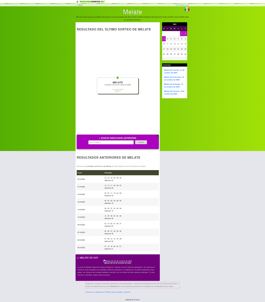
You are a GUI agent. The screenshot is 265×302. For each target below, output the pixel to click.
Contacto (127, 292)
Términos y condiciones (94, 292)
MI (183, 5)
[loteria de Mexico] (92, 3)
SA (188, 5)
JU (185, 5)
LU (179, 5)
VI (186, 5)
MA (181, 5)
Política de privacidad (113, 292)
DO (177, 5)
